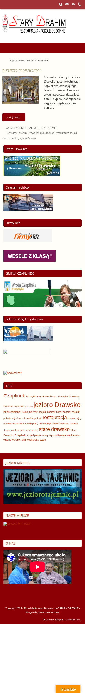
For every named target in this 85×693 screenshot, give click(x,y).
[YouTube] (73, 4)
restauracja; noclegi (66, 133)
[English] (56, 36)
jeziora (29, 406)
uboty (45, 435)
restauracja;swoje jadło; (25, 423)
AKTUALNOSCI (15, 128)
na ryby (33, 411)
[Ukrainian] (80, 36)
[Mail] (67, 4)
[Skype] (60, 4)
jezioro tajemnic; (12, 411)
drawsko (63, 396)
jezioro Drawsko (45, 133)
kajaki (25, 411)
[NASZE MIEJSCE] (17, 524)
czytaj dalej (12, 117)
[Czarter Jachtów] (28, 210)
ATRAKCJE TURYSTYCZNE (40, 128)
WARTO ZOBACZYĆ (21, 70)
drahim (23, 133)
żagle (43, 439)
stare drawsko (10, 138)
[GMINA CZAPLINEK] (42, 306)
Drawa (31, 133)
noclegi (42, 411)
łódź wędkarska (30, 439)
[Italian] (68, 36)
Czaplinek (12, 133)
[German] (62, 36)
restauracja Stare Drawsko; (54, 423)
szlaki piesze (34, 435)
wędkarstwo (73, 435)
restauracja (55, 417)
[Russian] (74, 36)
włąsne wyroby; (12, 439)
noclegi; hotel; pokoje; (59, 411)
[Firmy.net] (27, 241)
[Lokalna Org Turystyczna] (28, 340)
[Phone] (79, 4)
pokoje (38, 418)
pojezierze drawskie (23, 418)
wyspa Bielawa (27, 138)
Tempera (59, 619)
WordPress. (73, 619)
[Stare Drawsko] (31, 174)
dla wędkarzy (33, 396)
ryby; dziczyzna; (29, 430)
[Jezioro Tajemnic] (42, 502)
